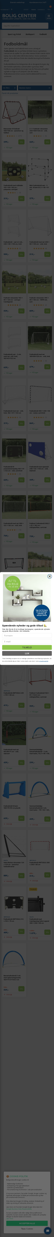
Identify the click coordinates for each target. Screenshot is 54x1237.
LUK (27, 653)
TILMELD (27, 647)
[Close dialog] (49, 576)
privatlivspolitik (43, 661)
